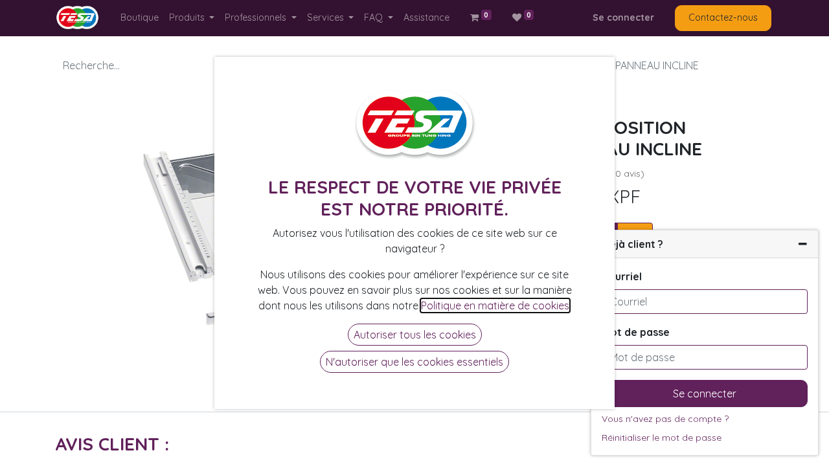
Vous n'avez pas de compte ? (665, 419)
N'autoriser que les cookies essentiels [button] (414, 361)
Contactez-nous (723, 17)
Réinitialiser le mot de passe (661, 437)
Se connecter (623, 17)
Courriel (622, 276)
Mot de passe (636, 332)
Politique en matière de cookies (495, 305)
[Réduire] (803, 244)
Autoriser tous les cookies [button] (415, 334)
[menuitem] (139, 18)
